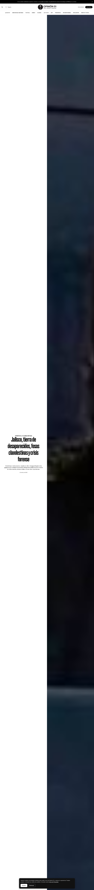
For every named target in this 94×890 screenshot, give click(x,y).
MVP (52, 12)
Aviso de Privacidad (54, 882)
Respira (9, 7)
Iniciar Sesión (81, 7)
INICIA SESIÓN (76, 12)
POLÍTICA (28, 12)
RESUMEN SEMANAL (67, 12)
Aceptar (24, 885)
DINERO (33, 12)
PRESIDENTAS (58, 12)
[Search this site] (2, 7)
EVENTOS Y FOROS (85, 12)
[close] (92, 2)
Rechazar (31, 885)
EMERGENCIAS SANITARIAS (17, 12)
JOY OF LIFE (46, 12)
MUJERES (39, 12)
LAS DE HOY (7, 12)
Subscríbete (88, 7)
